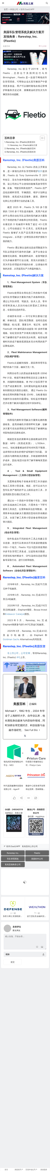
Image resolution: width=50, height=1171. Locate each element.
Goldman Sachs (11, 639)
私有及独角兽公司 (13, 864)
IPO (18, 657)
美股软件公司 (37, 859)
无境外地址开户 (31, 1169)
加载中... (9, 888)
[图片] (42, 947)
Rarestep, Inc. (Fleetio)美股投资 (21, 152)
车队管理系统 (13, 859)
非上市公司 (12, 653)
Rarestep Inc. (13, 853)
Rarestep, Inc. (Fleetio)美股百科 (20, 142)
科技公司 (14, 9)
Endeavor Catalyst (15, 614)
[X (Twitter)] (25, 735)
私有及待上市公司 (30, 846)
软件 (40, 171)
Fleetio (37, 853)
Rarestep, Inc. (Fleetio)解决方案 (23, 145)
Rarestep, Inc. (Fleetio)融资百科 (21, 148)
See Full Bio (31, 730)
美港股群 (43, 1169)
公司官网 (25, 653)
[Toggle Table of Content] (41, 138)
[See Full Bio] (39, 730)
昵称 (8, 954)
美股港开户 (19, 1169)
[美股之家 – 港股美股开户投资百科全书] (25, 3)
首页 (6, 9)
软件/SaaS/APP (27, 9)
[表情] (37, 947)
